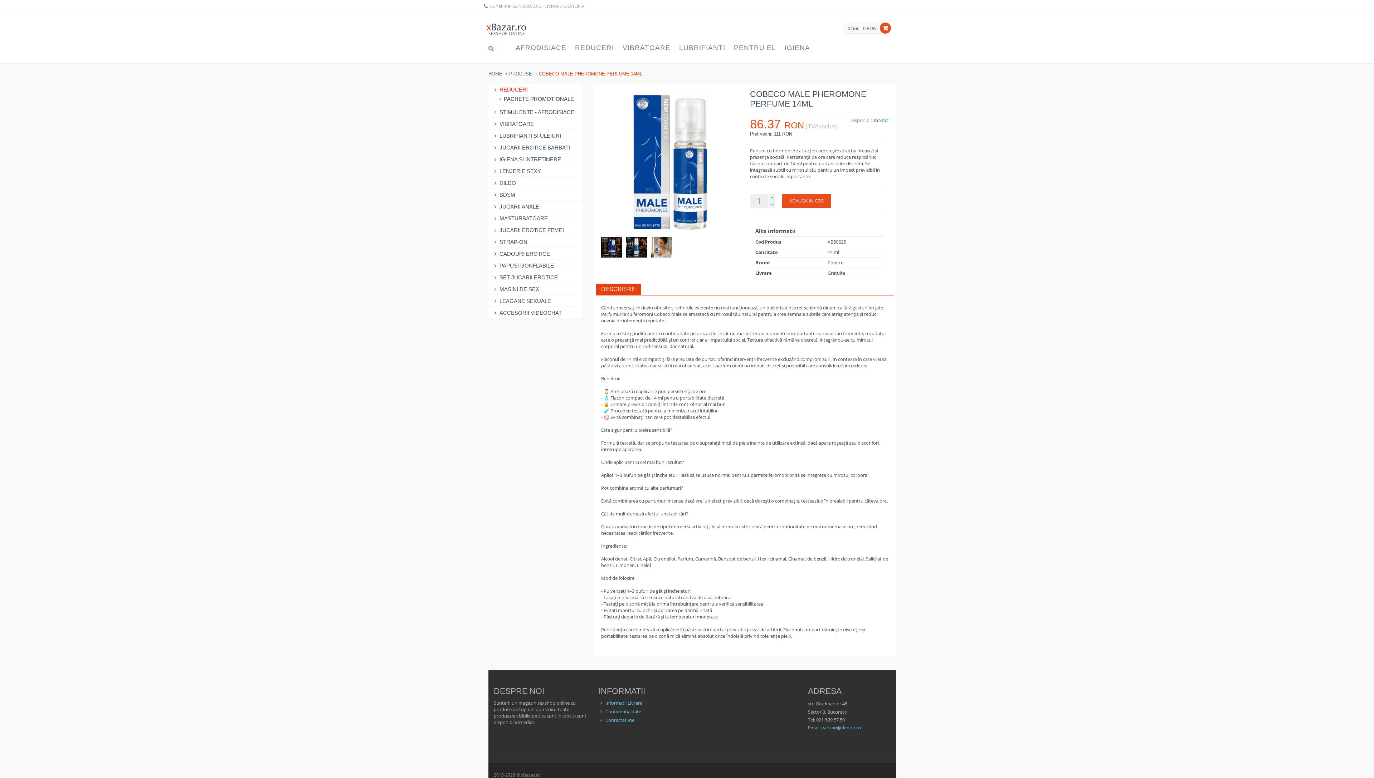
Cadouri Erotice (525, 254)
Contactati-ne (619, 720)
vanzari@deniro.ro (841, 727)
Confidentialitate (623, 711)
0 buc (853, 28)
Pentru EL (755, 48)
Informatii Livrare (623, 703)
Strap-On (513, 242)
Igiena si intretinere (530, 159)
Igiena (797, 48)
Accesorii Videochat (531, 313)
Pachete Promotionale (539, 99)
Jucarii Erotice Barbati (535, 148)
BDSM (507, 195)
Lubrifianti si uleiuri (530, 136)
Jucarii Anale (519, 207)
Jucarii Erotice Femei (532, 230)
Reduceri (594, 48)
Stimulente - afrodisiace (537, 112)
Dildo (508, 183)
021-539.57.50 (526, 6)
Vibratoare (647, 48)
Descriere (618, 289)
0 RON (870, 28)
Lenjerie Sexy (520, 171)
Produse (520, 74)
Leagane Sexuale (525, 301)
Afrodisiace (541, 48)
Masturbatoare (524, 218)
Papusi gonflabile (527, 266)
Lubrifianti (702, 48)
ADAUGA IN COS (806, 200)
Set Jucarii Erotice (529, 277)
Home (495, 74)
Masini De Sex (519, 289)
